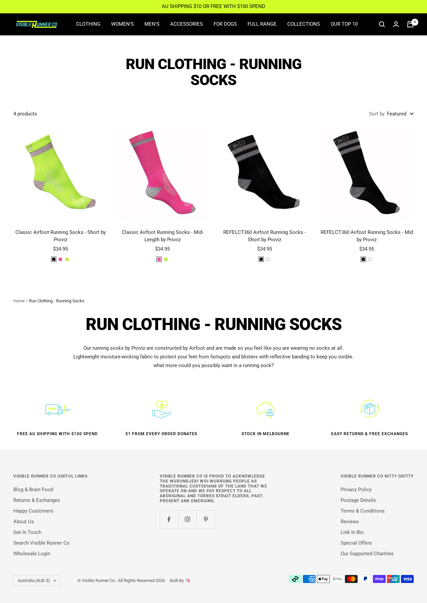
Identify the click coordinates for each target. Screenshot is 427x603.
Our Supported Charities (367, 554)
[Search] (382, 24)
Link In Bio (352, 532)
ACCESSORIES (186, 24)
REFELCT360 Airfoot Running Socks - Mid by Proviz (367, 236)
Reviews (350, 522)
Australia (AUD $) (34, 580)
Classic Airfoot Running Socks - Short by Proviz (60, 236)
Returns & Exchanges (36, 500)
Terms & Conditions (363, 511)
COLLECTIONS (303, 24)
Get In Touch (27, 532)
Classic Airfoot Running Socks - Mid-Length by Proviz (162, 236)
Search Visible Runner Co (41, 543)
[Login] (396, 24)
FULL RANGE (262, 24)
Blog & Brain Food (33, 490)
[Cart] (410, 24)
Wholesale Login (31, 554)
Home (19, 300)
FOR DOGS (225, 24)
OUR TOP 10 (344, 24)
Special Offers (356, 543)
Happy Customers (33, 511)
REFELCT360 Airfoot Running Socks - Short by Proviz (264, 236)
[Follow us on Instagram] (187, 519)
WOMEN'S (122, 24)
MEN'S (151, 24)
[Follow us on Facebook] (169, 519)
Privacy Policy (356, 490)
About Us (23, 522)
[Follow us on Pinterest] (205, 519)
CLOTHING (88, 24)
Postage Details (358, 500)
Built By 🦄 (177, 580)
